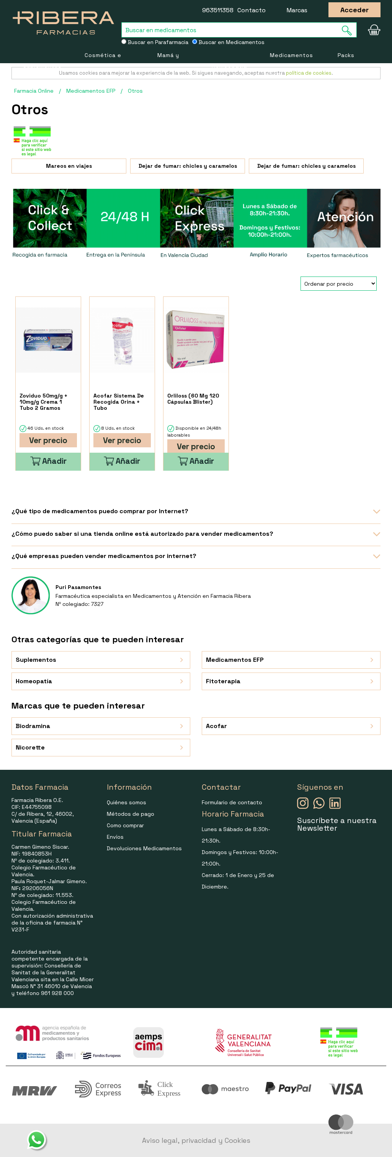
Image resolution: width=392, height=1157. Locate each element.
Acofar (216, 726)
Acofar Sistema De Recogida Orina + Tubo (118, 402)
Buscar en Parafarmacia (157, 42)
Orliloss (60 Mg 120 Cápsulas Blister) (193, 399)
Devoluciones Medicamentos (144, 848)
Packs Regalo (348, 65)
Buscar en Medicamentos (231, 42)
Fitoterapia (223, 681)
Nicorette (30, 747)
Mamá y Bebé (168, 65)
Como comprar (125, 825)
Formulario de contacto (232, 802)
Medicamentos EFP (291, 65)
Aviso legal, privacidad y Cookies (196, 1140)
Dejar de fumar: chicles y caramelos (188, 165)
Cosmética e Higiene (103, 65)
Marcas (297, 10)
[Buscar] (349, 30)
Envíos (115, 836)
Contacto (251, 10)
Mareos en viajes (69, 165)
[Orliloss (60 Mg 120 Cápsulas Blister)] (196, 340)
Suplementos (42, 65)
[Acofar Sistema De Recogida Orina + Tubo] (122, 340)
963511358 (218, 10)
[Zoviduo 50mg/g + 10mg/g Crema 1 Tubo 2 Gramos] (48, 340)
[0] (373, 30)
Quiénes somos (126, 802)
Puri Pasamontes (78, 587)
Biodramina (33, 726)
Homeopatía (229, 65)
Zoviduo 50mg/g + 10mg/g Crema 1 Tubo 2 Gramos (43, 402)
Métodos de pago (130, 813)
